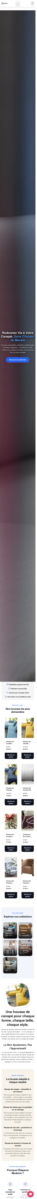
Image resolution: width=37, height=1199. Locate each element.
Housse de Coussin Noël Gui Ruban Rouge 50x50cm (10, 835)
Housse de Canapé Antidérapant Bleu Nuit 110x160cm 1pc (11, 789)
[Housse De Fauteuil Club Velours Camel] (27, 867)
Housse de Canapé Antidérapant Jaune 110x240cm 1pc (27, 743)
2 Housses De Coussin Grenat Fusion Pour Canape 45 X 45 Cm (27, 835)
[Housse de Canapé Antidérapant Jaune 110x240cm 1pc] (27, 728)
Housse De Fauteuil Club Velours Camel (27, 882)
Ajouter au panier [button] (11, 756)
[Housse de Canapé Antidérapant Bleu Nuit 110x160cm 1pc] (11, 774)
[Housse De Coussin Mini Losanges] (27, 774)
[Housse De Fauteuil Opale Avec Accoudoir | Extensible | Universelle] (11, 867)
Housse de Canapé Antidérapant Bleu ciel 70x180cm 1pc (11, 743)
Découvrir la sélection (17, 360)
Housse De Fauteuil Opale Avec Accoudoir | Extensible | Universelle (10, 882)
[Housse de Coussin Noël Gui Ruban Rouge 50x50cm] (11, 821)
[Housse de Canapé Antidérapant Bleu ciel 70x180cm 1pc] (11, 728)
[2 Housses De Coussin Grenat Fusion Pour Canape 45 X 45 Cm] (27, 821)
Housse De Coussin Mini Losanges (27, 789)
